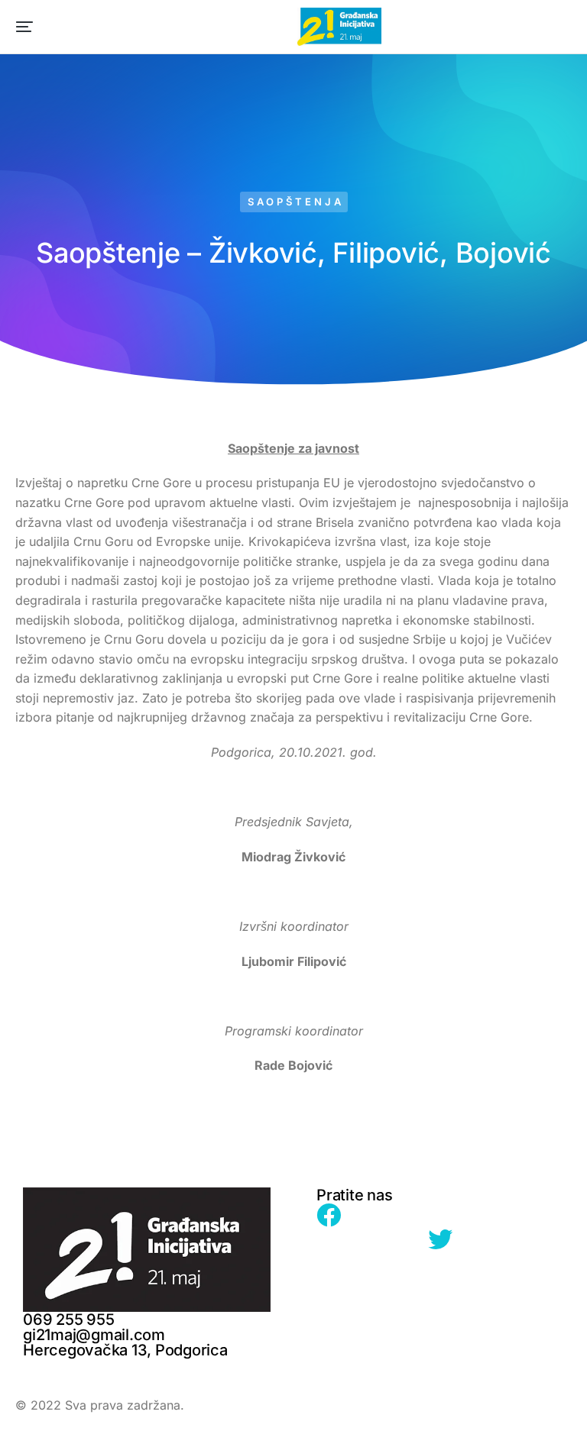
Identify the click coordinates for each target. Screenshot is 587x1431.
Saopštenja (296, 201)
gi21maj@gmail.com (94, 1335)
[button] (24, 26)
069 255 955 (68, 1319)
